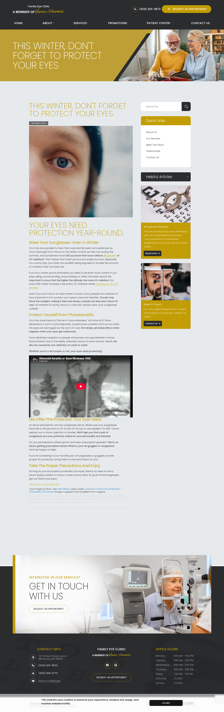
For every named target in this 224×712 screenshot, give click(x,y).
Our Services (153, 138)
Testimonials (153, 151)
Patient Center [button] (158, 23)
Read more (151, 253)
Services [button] (80, 23)
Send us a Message (49, 681)
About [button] (47, 23)
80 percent (110, 255)
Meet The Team (155, 144)
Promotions (117, 23)
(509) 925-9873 (48, 665)
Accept (166, 702)
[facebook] (107, 665)
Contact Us (200, 23)
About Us (151, 132)
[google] (116, 665)
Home (18, 23)
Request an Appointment (49, 608)
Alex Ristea (64, 489)
